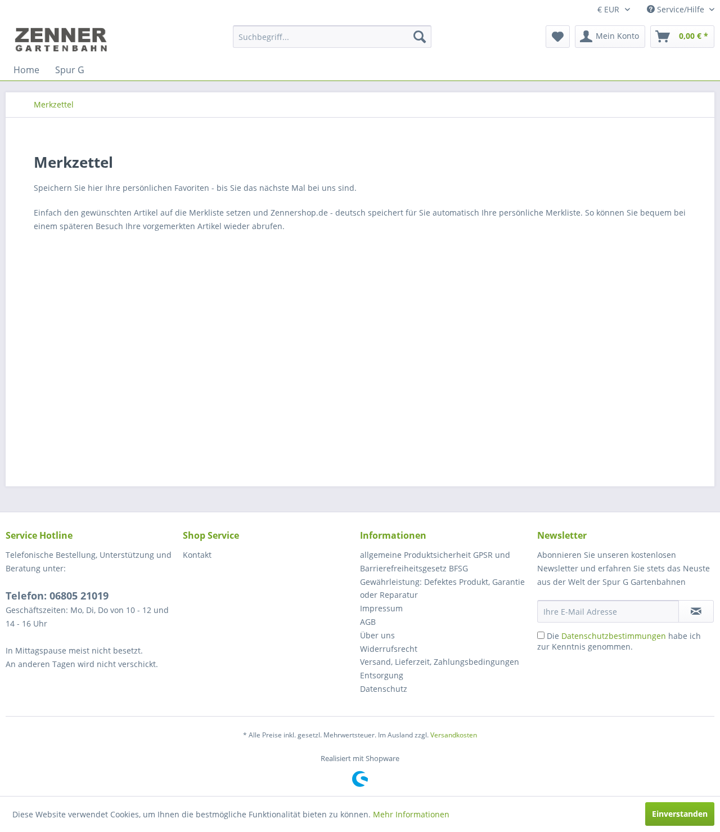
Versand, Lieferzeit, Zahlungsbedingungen (439, 661)
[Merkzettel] (558, 36)
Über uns (377, 635)
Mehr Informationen (411, 814)
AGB (368, 621)
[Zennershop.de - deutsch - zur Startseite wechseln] (62, 39)
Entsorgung (381, 675)
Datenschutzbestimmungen (613, 635)
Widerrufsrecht (388, 648)
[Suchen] (419, 36)
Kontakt (197, 554)
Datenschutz (383, 688)
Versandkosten (453, 735)
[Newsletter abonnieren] (696, 611)
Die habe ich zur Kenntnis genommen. (619, 641)
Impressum (381, 608)
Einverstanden (680, 813)
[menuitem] (332, 36)
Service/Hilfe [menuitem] (680, 9)
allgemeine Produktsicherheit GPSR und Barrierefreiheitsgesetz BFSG (435, 561)
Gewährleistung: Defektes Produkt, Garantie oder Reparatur (442, 588)
